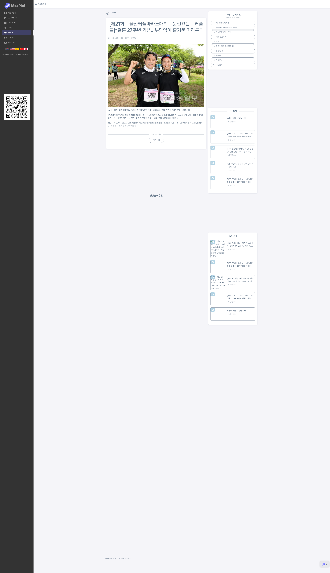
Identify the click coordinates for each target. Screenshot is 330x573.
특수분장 (218, 55)
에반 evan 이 (219, 37)
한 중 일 (217, 60)
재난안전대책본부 (221, 23)
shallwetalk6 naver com (225, 28)
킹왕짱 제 (218, 51)
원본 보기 (156, 140)
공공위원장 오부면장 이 (223, 46)
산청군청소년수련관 (222, 32)
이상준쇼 (218, 65)
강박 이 (217, 41)
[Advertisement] (16, 75)
